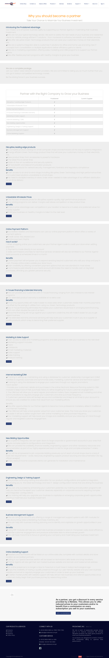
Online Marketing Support (15, 133)
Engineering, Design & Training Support (20, 126)
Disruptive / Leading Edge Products (19, 102)
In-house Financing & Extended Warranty (21, 112)
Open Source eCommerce (94, 656)
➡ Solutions (9, 633)
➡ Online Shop (10, 635)
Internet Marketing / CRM (15, 119)
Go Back (9, 184)
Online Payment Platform (15, 109)
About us (88, 626)
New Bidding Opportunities (16, 123)
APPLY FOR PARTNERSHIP (63, 613)
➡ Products (9, 630)
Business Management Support (18, 130)
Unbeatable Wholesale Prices (17, 105)
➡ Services (9, 632)
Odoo (80, 656)
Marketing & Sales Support (16, 116)
